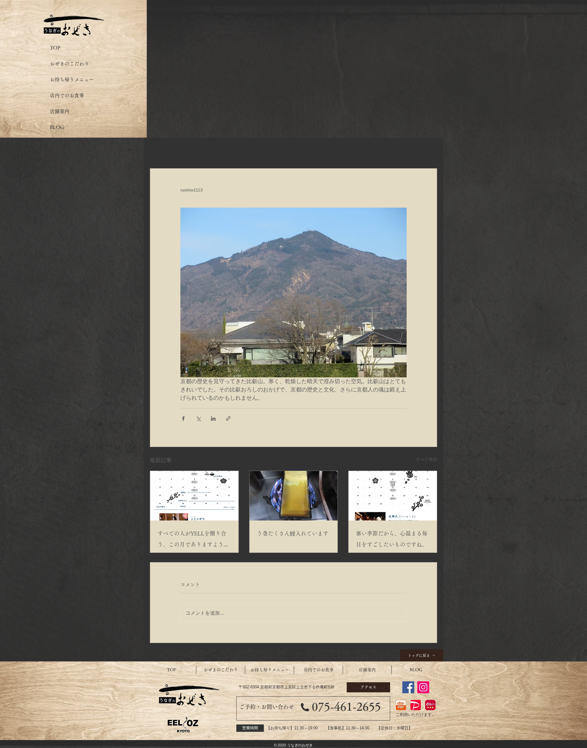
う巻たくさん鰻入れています (292, 533)
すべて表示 (426, 459)
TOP (55, 47)
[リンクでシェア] (228, 418)
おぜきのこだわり (69, 63)
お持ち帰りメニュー (72, 79)
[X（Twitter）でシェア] (198, 418)
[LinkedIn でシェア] (213, 418)
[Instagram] (423, 687)
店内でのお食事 (67, 95)
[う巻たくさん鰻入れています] (293, 495)
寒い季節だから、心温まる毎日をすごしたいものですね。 (391, 539)
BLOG (57, 127)
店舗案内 (59, 111)
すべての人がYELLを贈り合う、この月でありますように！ (191, 540)
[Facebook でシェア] (183, 418)
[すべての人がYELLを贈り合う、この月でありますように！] (194, 495)
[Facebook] (408, 687)
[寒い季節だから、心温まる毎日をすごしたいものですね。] (393, 495)
